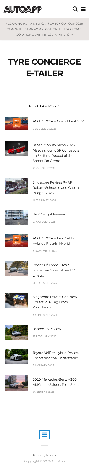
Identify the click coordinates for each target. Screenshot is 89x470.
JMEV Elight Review (49, 214)
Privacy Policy (44, 455)
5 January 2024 (43, 365)
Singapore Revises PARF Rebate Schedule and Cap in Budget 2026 (56, 187)
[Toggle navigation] (82, 9)
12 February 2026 (44, 200)
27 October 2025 (44, 222)
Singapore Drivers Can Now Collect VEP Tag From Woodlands (55, 302)
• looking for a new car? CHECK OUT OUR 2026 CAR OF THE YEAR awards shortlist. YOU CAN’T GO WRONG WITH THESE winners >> (44, 29)
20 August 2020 (43, 392)
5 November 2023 (45, 251)
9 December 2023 (44, 128)
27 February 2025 (45, 336)
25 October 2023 (44, 168)
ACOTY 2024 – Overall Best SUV (58, 121)
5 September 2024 (45, 315)
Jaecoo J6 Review (47, 329)
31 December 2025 (45, 283)
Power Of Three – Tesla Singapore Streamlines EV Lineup (54, 270)
